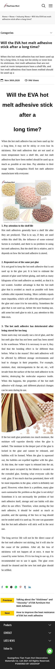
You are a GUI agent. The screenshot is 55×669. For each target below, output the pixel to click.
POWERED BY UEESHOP (27, 663)
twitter (11, 587)
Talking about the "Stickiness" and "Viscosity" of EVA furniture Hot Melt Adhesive (34, 602)
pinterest (20, 587)
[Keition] (50, 651)
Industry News (23, 16)
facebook (2, 587)
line (6, 587)
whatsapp (15, 587)
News (12, 16)
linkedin (29, 587)
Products (8, 625)
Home (4, 16)
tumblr (25, 587)
